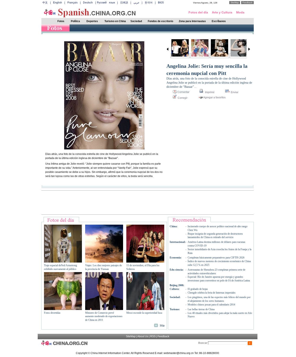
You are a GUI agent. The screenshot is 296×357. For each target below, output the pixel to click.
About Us (142, 336)
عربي (136, 2)
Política (75, 21)
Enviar (234, 92)
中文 (45, 2)
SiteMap (235, 2)
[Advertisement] (147, 202)
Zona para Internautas (192, 21)
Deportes (92, 21)
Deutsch (88, 2)
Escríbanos (219, 21)
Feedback (247, 2)
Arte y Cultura (222, 12)
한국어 (149, 2)
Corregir (182, 97)
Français (72, 2)
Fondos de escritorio (160, 21)
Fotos (60, 21)
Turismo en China (115, 21)
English (57, 2)
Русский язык (106, 2)
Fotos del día (198, 12)
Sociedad (136, 21)
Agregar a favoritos (214, 97)
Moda (240, 12)
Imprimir (209, 92)
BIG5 (161, 2)
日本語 (124, 2)
